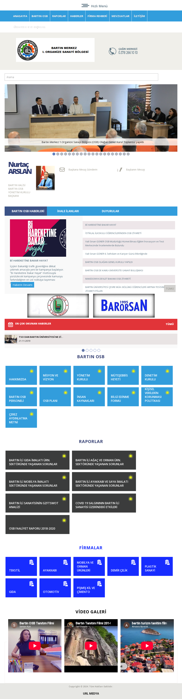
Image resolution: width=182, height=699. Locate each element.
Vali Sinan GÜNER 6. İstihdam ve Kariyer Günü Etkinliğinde (116, 253)
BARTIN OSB (40, 16)
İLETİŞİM (139, 16)
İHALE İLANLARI (68, 211)
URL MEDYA (91, 693)
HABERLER (76, 16)
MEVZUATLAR (120, 16)
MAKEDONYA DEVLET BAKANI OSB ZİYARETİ (108, 278)
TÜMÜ (170, 288)
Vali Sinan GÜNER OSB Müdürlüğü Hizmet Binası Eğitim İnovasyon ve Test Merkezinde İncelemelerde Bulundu (124, 243)
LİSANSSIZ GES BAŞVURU (29, 27)
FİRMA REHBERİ (97, 16)
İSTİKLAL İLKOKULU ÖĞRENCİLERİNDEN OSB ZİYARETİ (113, 233)
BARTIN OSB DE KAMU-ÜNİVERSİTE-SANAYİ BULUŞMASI (114, 270)
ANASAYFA (20, 16)
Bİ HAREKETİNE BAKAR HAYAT (100, 224)
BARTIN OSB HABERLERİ (28, 211)
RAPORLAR (59, 16)
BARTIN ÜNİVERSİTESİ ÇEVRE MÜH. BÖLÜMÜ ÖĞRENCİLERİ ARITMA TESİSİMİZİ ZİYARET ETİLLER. (126, 289)
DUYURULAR (110, 211)
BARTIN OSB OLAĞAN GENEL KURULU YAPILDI (109, 262)
